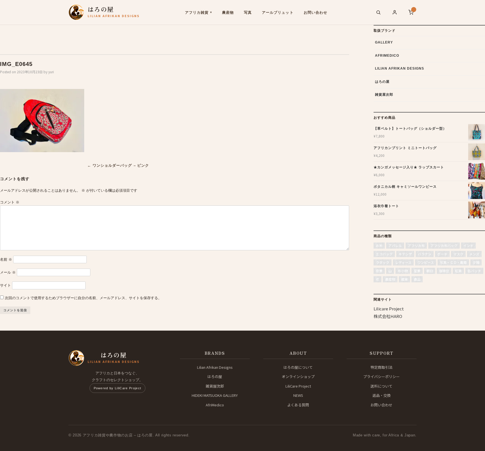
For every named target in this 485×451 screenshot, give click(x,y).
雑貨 (404, 279)
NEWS (298, 395)
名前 (6, 259)
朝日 (429, 270)
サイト (5, 285)
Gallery (384, 42)
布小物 (403, 270)
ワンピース (425, 262)
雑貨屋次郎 (384, 95)
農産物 (228, 12)
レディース (403, 262)
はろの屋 (382, 82)
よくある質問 (298, 404)
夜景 (379, 270)
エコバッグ (384, 253)
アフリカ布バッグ (444, 245)
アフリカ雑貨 (197, 12)
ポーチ (442, 253)
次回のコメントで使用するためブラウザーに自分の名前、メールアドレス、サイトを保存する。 (83, 298)
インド (468, 245)
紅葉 (458, 270)
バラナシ (424, 253)
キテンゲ (405, 253)
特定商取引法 (381, 367)
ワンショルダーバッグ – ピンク (118, 165)
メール (8, 272)
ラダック (382, 262)
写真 (248, 12)
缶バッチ (474, 270)
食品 (417, 279)
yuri (51, 71)
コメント (9, 202)
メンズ (474, 253)
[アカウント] (394, 12)
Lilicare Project (389, 309)
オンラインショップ (298, 376)
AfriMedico (387, 56)
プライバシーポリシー (381, 376)
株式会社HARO (388, 316)
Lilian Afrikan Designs (399, 68)
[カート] (411, 12)
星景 (417, 270)
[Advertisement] (91, 37)
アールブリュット (277, 12)
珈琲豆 (444, 270)
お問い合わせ (315, 12)
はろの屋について (298, 367)
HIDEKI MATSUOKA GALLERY (215, 395)
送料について (381, 386)
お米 (379, 245)
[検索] (378, 12)
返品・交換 (381, 395)
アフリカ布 (416, 245)
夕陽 (476, 262)
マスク (458, 253)
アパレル (395, 245)
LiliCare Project (298, 386)
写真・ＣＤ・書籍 (453, 262)
